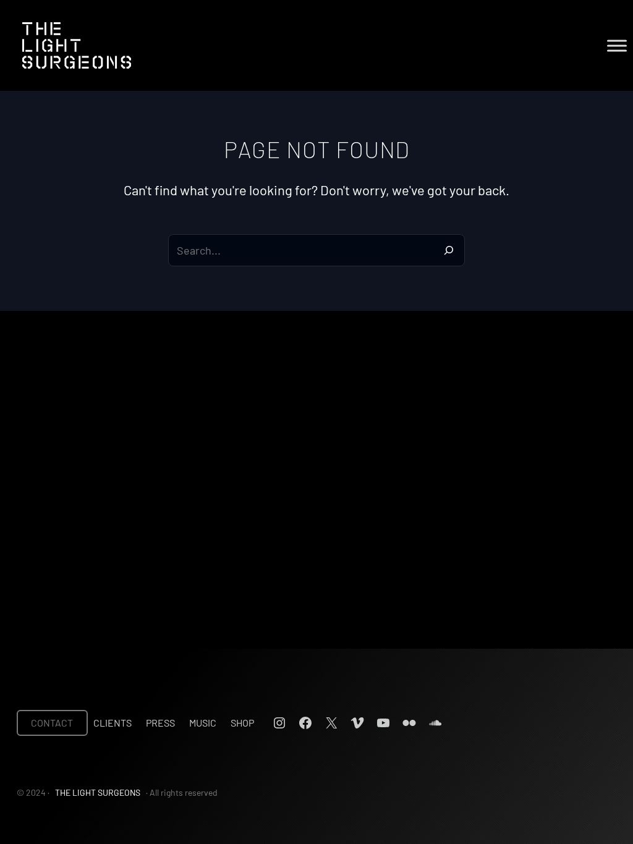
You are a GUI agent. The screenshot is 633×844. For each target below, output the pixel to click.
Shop (242, 722)
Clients (112, 722)
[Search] (449, 250)
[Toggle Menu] (617, 45)
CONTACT (52, 722)
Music (202, 722)
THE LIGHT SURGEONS (97, 792)
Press (160, 722)
